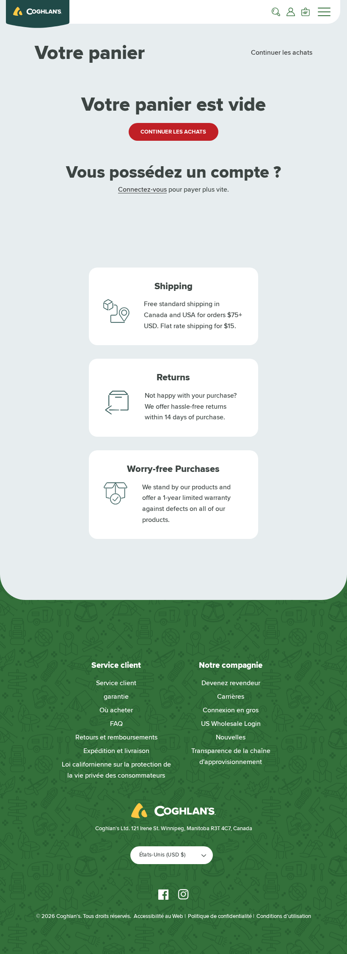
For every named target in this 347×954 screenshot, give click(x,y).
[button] (276, 12)
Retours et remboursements (116, 737)
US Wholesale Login (231, 724)
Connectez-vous (142, 189)
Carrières (230, 696)
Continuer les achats (281, 52)
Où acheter (116, 710)
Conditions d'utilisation (283, 916)
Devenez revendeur (230, 683)
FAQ (116, 724)
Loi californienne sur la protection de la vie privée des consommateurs (116, 770)
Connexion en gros (231, 710)
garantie (116, 696)
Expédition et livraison (116, 751)
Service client (116, 683)
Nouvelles (230, 737)
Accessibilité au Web (158, 916)
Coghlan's (68, 916)
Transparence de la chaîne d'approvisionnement (230, 756)
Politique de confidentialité (220, 916)
